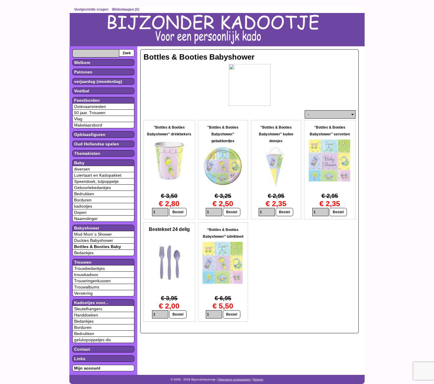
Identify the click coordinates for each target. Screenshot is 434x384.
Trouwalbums (86, 287)
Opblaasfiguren (89, 134)
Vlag (78, 118)
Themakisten (87, 153)
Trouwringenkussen (92, 280)
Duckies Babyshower (93, 240)
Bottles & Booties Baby (97, 246)
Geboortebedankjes (92, 187)
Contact (82, 349)
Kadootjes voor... (91, 302)
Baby (79, 162)
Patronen (83, 72)
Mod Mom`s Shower (93, 234)
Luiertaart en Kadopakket (97, 175)
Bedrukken (84, 193)
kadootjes (83, 206)
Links (79, 358)
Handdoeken (86, 315)
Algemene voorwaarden (234, 379)
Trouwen (83, 262)
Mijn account (87, 368)
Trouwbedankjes (89, 268)
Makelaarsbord (88, 125)
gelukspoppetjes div (92, 339)
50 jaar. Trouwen (89, 112)
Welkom (82, 62)
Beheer (258, 379)
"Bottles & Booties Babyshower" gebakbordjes (223, 134)
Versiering (83, 293)
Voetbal (81, 90)
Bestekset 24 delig (169, 229)
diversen (82, 169)
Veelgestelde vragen (91, 9)
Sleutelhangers (88, 308)
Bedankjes (84, 252)
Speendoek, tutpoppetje (96, 181)
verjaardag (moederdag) (98, 81)
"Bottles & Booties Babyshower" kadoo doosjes (276, 134)
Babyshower (86, 228)
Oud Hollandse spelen (96, 144)
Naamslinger (86, 218)
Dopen (80, 212)
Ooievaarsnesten (90, 106)
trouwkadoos (86, 274)
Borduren (83, 200)
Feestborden (87, 100)
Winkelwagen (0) (125, 9)
